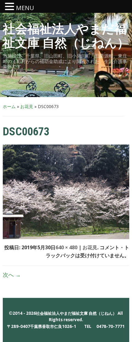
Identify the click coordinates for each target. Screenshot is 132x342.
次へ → (12, 274)
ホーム (9, 106)
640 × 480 (66, 247)
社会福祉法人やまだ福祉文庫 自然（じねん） (66, 36)
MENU (25, 8)
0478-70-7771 (110, 326)
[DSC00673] (66, 191)
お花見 (26, 106)
